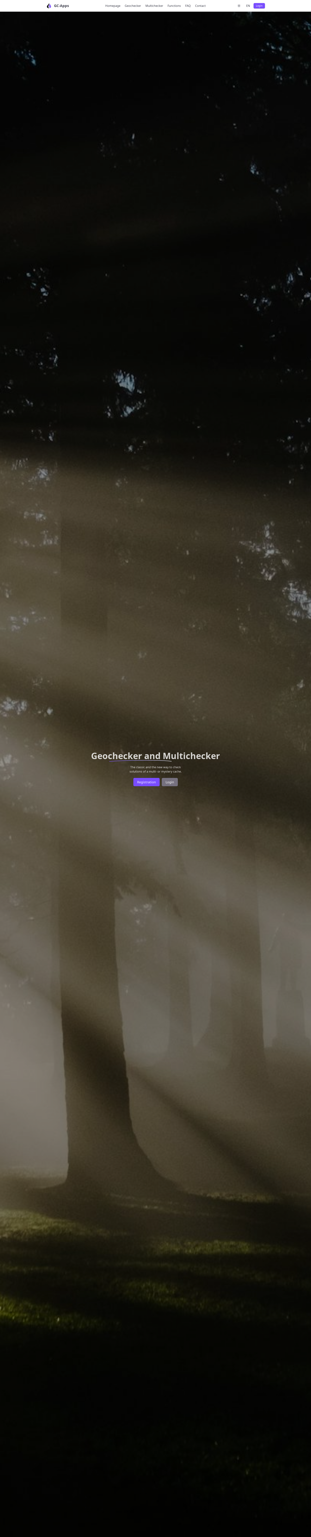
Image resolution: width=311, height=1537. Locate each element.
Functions (174, 6)
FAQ (188, 6)
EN (248, 6)
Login (259, 5)
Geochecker (133, 6)
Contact (200, 6)
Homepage (112, 6)
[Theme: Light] (239, 5)
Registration (146, 782)
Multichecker (154, 6)
